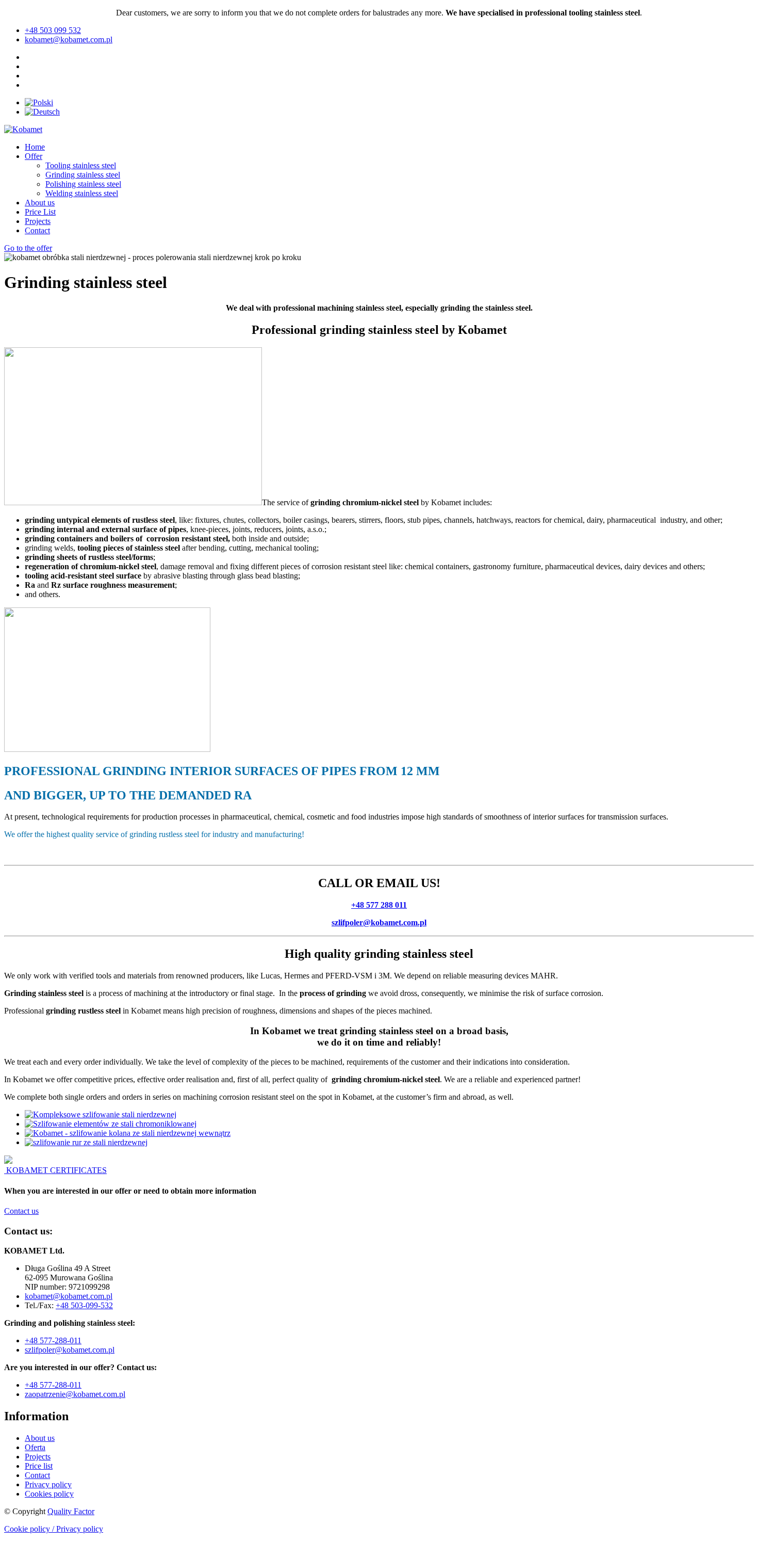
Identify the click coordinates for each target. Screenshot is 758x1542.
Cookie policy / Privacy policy (53, 1528)
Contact (37, 230)
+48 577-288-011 (53, 1340)
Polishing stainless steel (83, 184)
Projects (38, 221)
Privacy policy (48, 1484)
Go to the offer (28, 248)
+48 (32, 1384)
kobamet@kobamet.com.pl (68, 1296)
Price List (40, 211)
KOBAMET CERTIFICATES (56, 1170)
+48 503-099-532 (84, 1305)
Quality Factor (70, 1511)
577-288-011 (60, 1384)
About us (40, 202)
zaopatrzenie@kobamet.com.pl (75, 1394)
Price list (39, 1465)
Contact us (21, 1211)
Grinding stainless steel (82, 174)
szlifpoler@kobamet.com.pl (379, 922)
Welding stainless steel (81, 193)
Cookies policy (49, 1493)
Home (35, 146)
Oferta (35, 1447)
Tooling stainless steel (80, 165)
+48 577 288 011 (379, 905)
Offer (33, 156)
